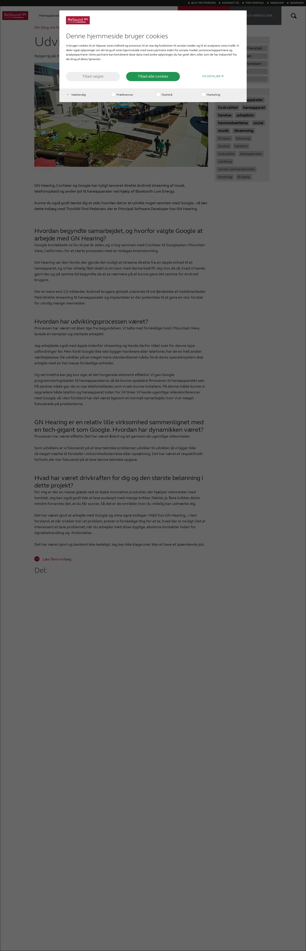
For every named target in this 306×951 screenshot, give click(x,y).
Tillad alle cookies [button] (153, 76)
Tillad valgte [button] (92, 76)
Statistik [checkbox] (167, 94)
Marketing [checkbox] (213, 94)
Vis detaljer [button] (211, 76)
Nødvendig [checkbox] (78, 94)
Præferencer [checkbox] (124, 94)
